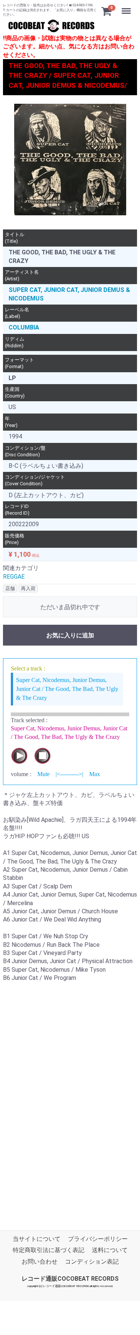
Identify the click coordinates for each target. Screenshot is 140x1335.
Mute (43, 774)
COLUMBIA (24, 327)
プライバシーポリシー (98, 1238)
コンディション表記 (92, 1261)
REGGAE (14, 576)
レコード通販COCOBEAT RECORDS (70, 1278)
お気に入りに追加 (70, 634)
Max (94, 774)
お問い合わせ (39, 1261)
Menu (127, 6)
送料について (110, 1250)
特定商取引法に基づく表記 (48, 1250)
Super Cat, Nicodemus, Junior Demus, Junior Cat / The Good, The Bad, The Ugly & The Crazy (67, 689)
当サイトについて (36, 1238)
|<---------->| (69, 774)
